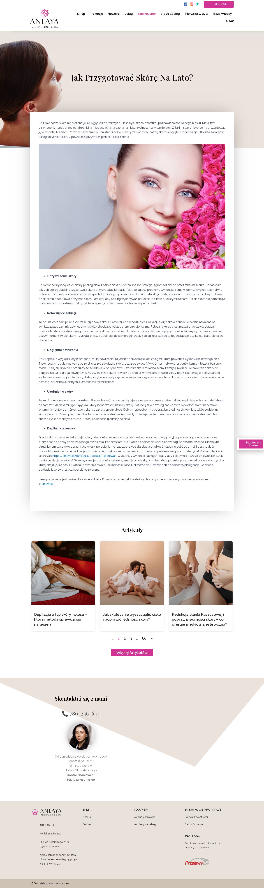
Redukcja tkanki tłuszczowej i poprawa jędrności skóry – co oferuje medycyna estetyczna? (199, 619)
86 (144, 638)
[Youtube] (220, 883)
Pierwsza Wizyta (197, 13)
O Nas (230, 21)
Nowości (114, 13)
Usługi (128, 13)
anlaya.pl (48, 484)
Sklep (81, 13)
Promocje (96, 13)
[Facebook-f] (210, 883)
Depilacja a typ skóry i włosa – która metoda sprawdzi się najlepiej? (60, 619)
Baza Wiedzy (222, 13)
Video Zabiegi (170, 13)
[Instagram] (230, 883)
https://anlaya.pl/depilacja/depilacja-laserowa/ (84, 455)
